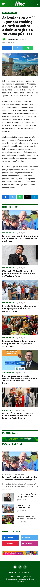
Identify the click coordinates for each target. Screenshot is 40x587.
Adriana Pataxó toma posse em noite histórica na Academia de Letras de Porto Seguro (17, 415)
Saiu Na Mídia (13, 39)
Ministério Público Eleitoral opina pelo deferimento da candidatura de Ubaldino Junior (18, 273)
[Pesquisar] (36, 3)
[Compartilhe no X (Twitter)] (18, 48)
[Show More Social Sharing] (36, 48)
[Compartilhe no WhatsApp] (28, 48)
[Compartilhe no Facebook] (7, 48)
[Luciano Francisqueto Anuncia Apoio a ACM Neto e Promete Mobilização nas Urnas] (20, 220)
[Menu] (3, 3)
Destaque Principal (10, 13)
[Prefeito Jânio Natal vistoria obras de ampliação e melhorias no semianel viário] (20, 290)
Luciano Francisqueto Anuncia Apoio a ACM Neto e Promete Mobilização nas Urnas (20, 238)
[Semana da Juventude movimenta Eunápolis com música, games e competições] (20, 325)
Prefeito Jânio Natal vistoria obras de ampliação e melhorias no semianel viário (19, 308)
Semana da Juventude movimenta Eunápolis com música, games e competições (19, 343)
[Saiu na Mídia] (20, 3)
